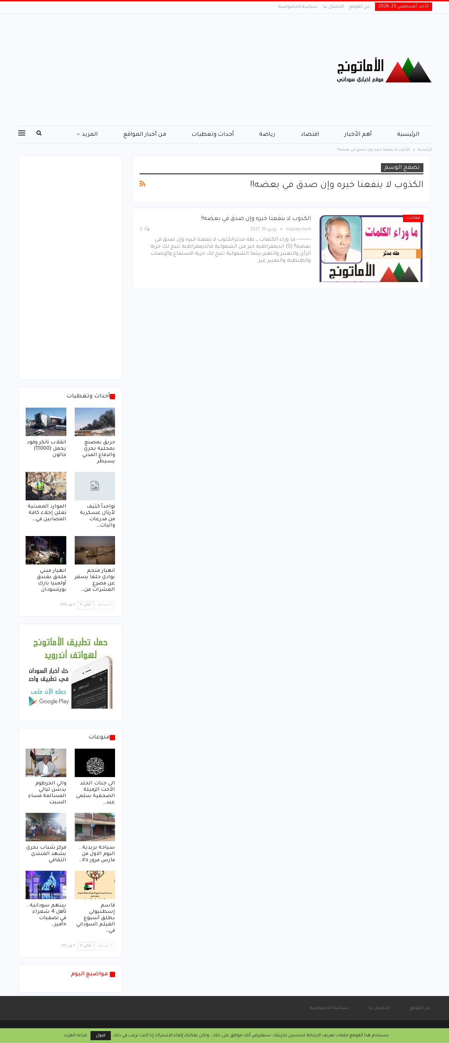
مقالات (413, 218)
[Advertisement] (154, 70)
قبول (101, 1035)
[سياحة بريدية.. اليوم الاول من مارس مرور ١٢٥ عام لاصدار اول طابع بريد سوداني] (95, 827)
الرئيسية (408, 135)
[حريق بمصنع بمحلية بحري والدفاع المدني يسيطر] (95, 422)
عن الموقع (359, 7)
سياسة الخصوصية (298, 7)
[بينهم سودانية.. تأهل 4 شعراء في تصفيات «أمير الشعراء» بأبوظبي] (46, 885)
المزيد (90, 135)
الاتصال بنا (333, 7)
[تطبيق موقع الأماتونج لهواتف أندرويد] (70, 673)
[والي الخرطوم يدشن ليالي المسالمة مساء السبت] (46, 763)
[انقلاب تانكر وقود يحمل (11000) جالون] (46, 422)
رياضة (267, 135)
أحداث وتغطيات (213, 135)
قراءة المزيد (75, 1035)
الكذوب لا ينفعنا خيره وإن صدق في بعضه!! (256, 219)
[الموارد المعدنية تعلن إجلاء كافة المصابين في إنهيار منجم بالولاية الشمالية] (46, 486)
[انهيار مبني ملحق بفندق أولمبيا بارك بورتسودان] (46, 550)
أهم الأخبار (358, 135)
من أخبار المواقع (144, 135)
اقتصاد (310, 135)
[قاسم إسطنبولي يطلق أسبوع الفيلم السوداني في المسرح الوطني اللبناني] (95, 885)
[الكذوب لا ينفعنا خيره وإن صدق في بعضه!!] (370, 248)
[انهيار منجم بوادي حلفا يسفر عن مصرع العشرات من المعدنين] (95, 550)
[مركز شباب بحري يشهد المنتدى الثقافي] (46, 827)
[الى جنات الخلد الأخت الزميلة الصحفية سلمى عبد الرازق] (95, 763)
